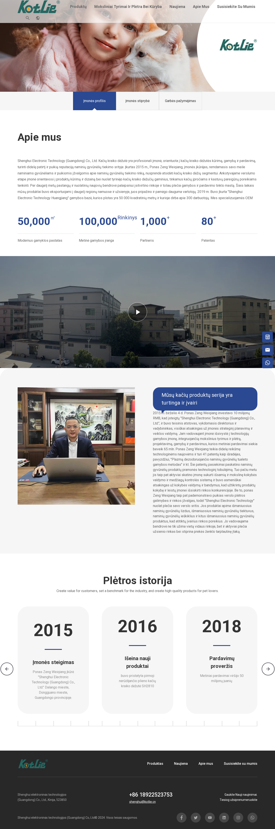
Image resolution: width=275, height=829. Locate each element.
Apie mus (201, 6)
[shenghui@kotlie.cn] (267, 350)
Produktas (155, 764)
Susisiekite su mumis (236, 6)
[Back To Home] (39, 6)
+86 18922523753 (151, 794)
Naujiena (177, 6)
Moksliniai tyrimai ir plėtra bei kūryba (128, 6)
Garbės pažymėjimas (180, 101)
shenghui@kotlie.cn (142, 801)
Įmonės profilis (94, 101)
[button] (268, 669)
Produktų (78, 6)
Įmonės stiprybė (137, 101)
